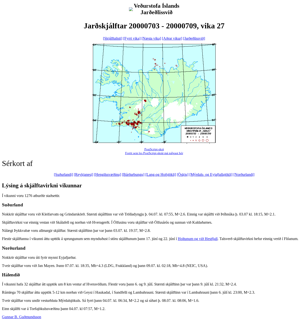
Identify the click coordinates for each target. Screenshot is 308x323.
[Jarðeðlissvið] (194, 38)
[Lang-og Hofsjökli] (160, 174)
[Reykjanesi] (83, 174)
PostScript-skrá (154, 149)
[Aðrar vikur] (172, 38)
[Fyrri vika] (132, 38)
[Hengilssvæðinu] (107, 174)
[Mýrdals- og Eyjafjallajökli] (210, 174)
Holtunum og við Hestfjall (198, 239)
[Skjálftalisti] (112, 38)
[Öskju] (182, 174)
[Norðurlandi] (243, 174)
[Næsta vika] (151, 38)
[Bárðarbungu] (133, 174)
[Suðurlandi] (63, 174)
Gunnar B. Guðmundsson (21, 317)
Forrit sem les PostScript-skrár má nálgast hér (154, 153)
